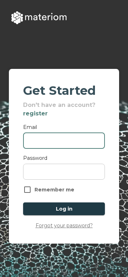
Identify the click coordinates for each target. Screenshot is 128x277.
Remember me (54, 189)
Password (35, 158)
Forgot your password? (64, 225)
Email (30, 127)
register (35, 113)
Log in (64, 209)
